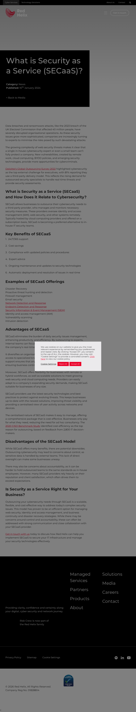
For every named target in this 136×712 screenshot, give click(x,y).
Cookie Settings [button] (48, 364)
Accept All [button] (75, 364)
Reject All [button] (63, 364)
